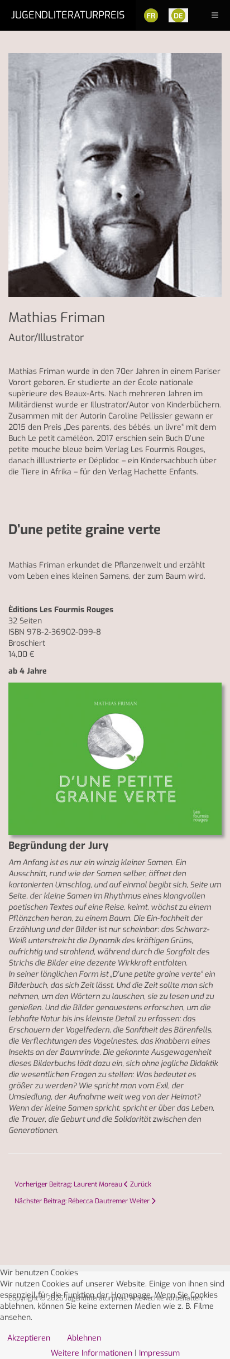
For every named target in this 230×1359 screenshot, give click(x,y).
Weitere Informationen (91, 1353)
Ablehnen (84, 1338)
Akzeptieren (28, 1338)
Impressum (159, 1353)
